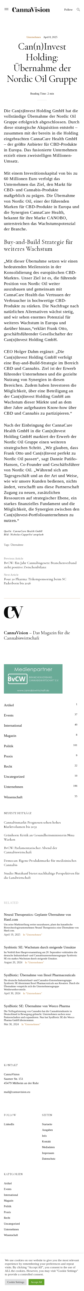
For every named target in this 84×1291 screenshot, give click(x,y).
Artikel (9, 705)
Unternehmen (34, 37)
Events (8, 715)
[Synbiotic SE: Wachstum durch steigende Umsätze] (42, 957)
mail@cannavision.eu (17, 1091)
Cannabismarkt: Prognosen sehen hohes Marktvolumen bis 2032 (32, 824)
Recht (8, 766)
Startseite (47, 1124)
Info (44, 1135)
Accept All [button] (36, 1282)
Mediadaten (48, 1147)
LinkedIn (9, 1124)
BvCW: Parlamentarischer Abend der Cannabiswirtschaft (30, 850)
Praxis (8, 756)
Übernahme (17, 544)
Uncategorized (14, 777)
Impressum (48, 1153)
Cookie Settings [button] (15, 1282)
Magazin (10, 736)
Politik (8, 746)
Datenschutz (48, 1158)
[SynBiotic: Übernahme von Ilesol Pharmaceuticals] (42, 986)
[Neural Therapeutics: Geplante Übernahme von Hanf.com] (42, 926)
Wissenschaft (13, 797)
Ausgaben (47, 1130)
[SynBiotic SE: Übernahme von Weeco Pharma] (42, 1017)
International (13, 725)
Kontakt (46, 1141)
